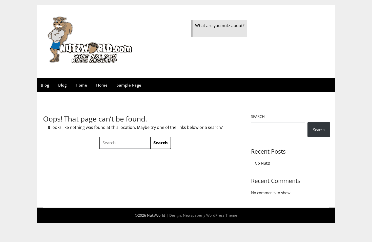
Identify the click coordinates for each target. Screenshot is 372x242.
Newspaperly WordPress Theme (210, 215)
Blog (45, 85)
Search (258, 116)
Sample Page (129, 85)
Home (81, 85)
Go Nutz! (262, 163)
